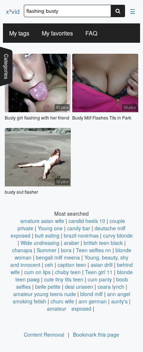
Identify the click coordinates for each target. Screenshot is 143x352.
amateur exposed (69, 308)
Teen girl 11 (99, 272)
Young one (50, 228)
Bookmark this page (96, 334)
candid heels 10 (87, 220)
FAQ (91, 33)
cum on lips (37, 272)
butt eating (47, 235)
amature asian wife (42, 220)
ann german (92, 301)
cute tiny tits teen (63, 279)
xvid (12, 11)
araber (71, 242)
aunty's (119, 301)
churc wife (62, 301)
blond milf (91, 294)
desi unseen (79, 286)
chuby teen (68, 272)
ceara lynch (111, 286)
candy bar (78, 228)
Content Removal (44, 334)
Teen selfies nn (93, 250)
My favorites (57, 33)
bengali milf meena (58, 257)
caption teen (72, 264)
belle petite (47, 286)
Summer (46, 250)
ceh (49, 264)
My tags (19, 33)
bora (66, 250)
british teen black (103, 242)
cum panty (100, 279)
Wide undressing (40, 242)
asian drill (102, 264)
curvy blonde (118, 235)
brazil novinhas (81, 235)
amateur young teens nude (44, 294)
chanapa (22, 250)
